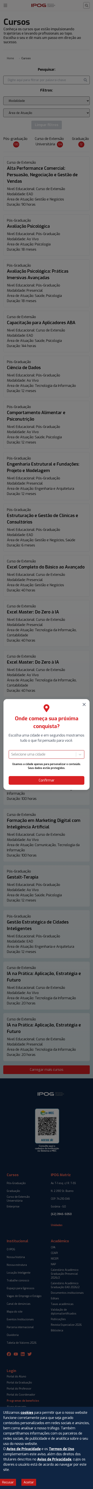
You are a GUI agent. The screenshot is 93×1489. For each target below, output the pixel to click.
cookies (27, 1412)
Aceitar (29, 1482)
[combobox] (11, 754)
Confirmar (47, 780)
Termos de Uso (61, 1449)
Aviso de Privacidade (23, 1449)
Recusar (8, 1482)
